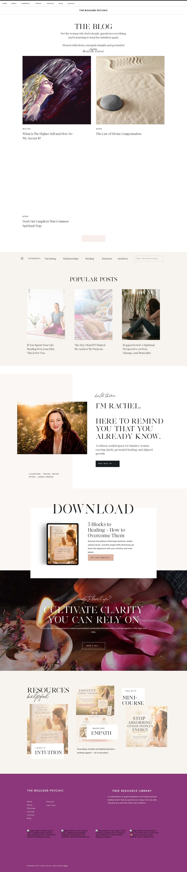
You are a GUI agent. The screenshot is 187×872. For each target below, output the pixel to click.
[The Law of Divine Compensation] (130, 90)
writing (27, 129)
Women (99, 129)
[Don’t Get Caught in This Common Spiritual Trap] (57, 178)
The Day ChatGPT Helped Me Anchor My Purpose (90, 347)
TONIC (66, 866)
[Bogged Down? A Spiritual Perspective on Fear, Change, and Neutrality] (141, 314)
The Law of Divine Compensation (118, 134)
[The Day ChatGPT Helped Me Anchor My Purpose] (93, 314)
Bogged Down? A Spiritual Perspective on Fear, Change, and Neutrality (139, 349)
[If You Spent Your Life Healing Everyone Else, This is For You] (46, 314)
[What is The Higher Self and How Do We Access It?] (57, 90)
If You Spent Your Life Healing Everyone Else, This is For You (41, 349)
